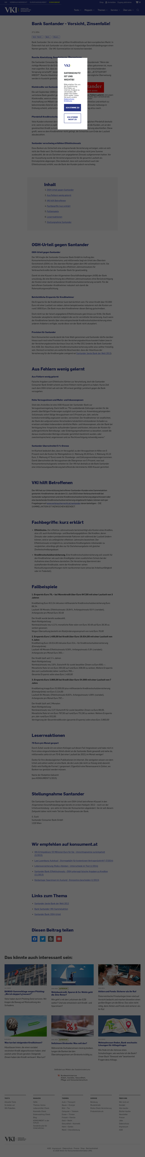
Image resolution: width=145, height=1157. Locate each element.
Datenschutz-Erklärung (69, 100)
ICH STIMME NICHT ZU (72, 118)
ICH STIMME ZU (72, 107)
